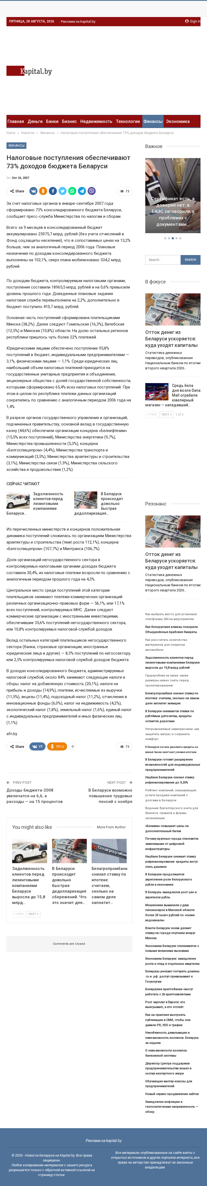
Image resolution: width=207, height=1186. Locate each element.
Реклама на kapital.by (78, 21)
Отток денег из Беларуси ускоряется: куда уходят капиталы (171, 338)
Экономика (178, 121)
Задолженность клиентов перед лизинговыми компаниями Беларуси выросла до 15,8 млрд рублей (172, 662)
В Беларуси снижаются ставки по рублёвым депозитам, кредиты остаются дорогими (169, 716)
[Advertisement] (155, 70)
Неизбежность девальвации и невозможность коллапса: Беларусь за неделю (172, 1037)
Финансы (153, 121)
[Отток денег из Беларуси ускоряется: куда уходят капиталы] (173, 309)
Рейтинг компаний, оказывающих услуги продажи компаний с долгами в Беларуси (170, 795)
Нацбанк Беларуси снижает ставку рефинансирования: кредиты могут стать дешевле (171, 861)
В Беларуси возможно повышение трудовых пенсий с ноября (110, 796)
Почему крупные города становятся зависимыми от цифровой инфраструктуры (171, 843)
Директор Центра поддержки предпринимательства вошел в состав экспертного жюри (168, 1068)
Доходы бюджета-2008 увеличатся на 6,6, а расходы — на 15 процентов (34, 796)
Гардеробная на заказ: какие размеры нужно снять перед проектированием (167, 680)
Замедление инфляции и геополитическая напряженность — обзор (171, 1107)
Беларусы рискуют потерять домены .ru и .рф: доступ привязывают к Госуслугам (172, 976)
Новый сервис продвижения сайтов (172, 1094)
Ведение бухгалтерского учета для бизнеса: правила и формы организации (171, 813)
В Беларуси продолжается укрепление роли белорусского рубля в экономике (168, 879)
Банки (52, 121)
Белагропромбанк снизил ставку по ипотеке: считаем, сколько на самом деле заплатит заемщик (172, 698)
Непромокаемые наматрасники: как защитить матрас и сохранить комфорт (172, 734)
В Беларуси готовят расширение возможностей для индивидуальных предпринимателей (172, 764)
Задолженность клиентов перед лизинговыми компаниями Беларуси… (34, 503)
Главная (16, 121)
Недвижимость (96, 121)
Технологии (128, 121)
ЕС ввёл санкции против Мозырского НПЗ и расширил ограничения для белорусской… (173, 211)
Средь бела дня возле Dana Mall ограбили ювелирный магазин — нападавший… (173, 395)
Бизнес (69, 121)
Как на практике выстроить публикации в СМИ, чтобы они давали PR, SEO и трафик (168, 1020)
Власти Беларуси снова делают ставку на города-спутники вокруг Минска (170, 933)
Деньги (35, 121)
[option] (173, 196)
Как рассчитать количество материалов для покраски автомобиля (166, 645)
